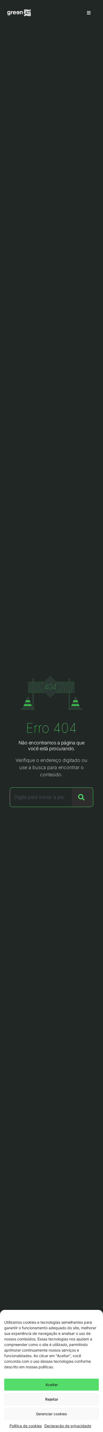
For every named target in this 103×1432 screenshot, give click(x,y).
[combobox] (41, 797)
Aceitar (51, 1384)
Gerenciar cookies (51, 1414)
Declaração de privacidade (67, 1426)
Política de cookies (26, 1426)
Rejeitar (51, 1399)
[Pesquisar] (82, 797)
